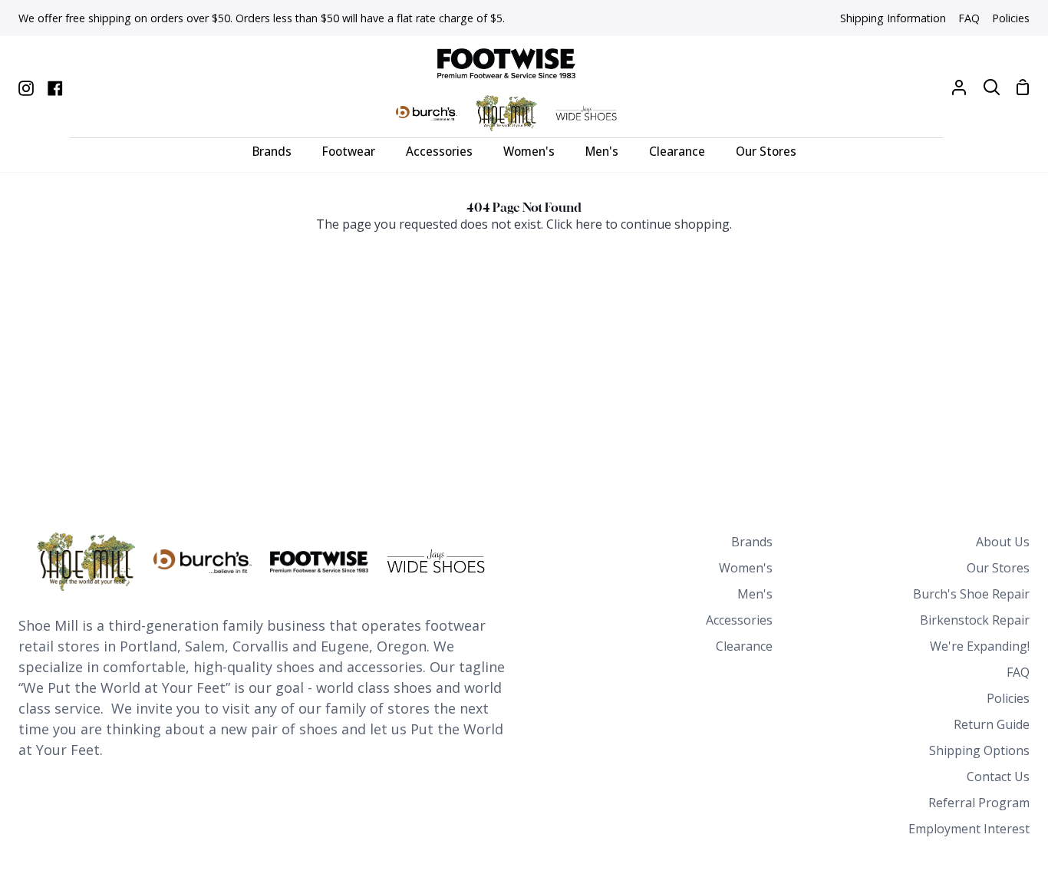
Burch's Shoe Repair (971, 593)
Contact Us (998, 776)
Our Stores (998, 567)
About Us (1003, 541)
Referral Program (979, 802)
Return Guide (992, 724)
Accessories (739, 620)
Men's (755, 593)
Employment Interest (969, 828)
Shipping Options (979, 750)
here (588, 224)
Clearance (744, 646)
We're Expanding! (980, 646)
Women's (746, 567)
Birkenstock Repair (975, 620)
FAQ (1018, 672)
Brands (752, 541)
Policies (1008, 698)
